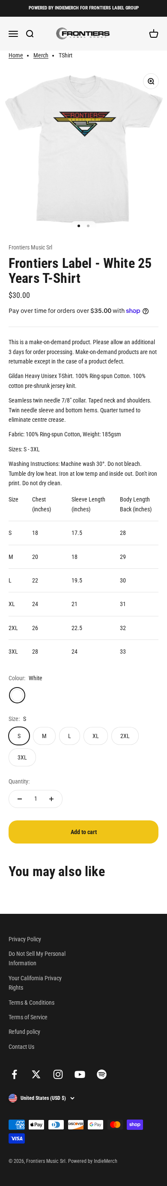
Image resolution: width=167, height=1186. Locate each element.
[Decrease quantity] (19, 799)
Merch (40, 55)
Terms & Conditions (31, 1002)
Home (16, 55)
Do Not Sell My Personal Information (37, 958)
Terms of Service (28, 1017)
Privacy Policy (25, 939)
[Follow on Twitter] (36, 1074)
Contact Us (21, 1046)
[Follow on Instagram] (58, 1074)
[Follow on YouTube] (80, 1074)
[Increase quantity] (51, 799)
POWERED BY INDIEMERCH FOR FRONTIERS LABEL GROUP (84, 8)
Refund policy (24, 1031)
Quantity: (19, 781)
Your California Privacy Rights (35, 983)
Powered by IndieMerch (92, 1161)
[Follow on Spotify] (101, 1074)
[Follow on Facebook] (14, 1074)
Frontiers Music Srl (30, 247)
